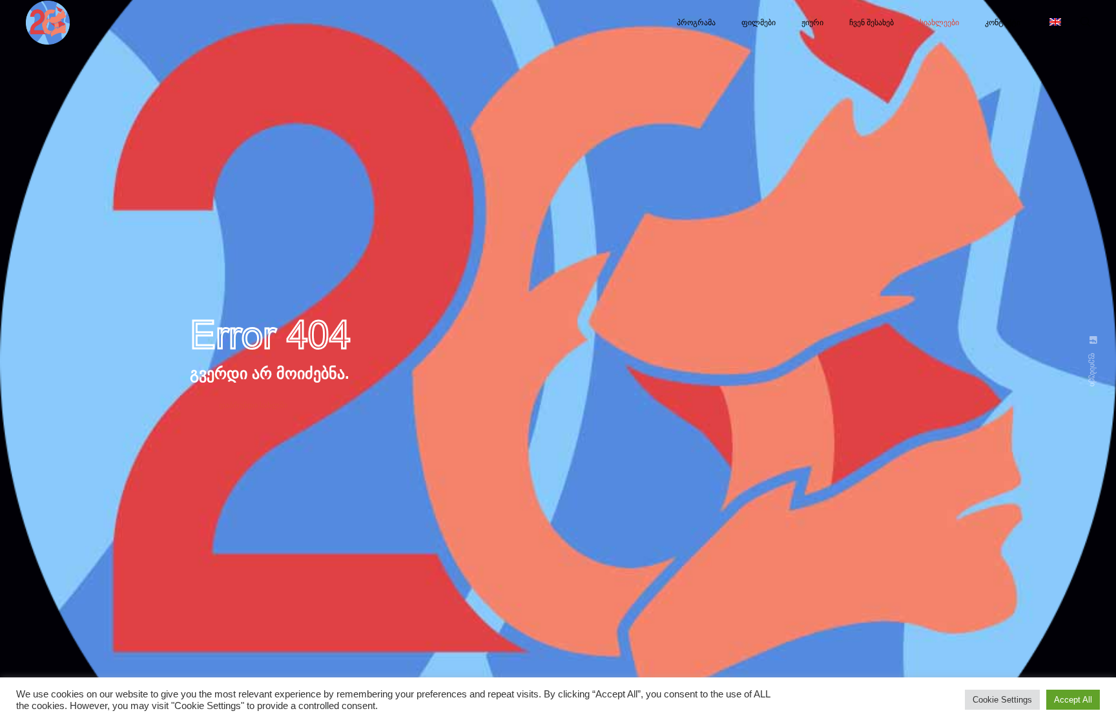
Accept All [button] (1073, 700)
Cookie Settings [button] (1002, 700)
